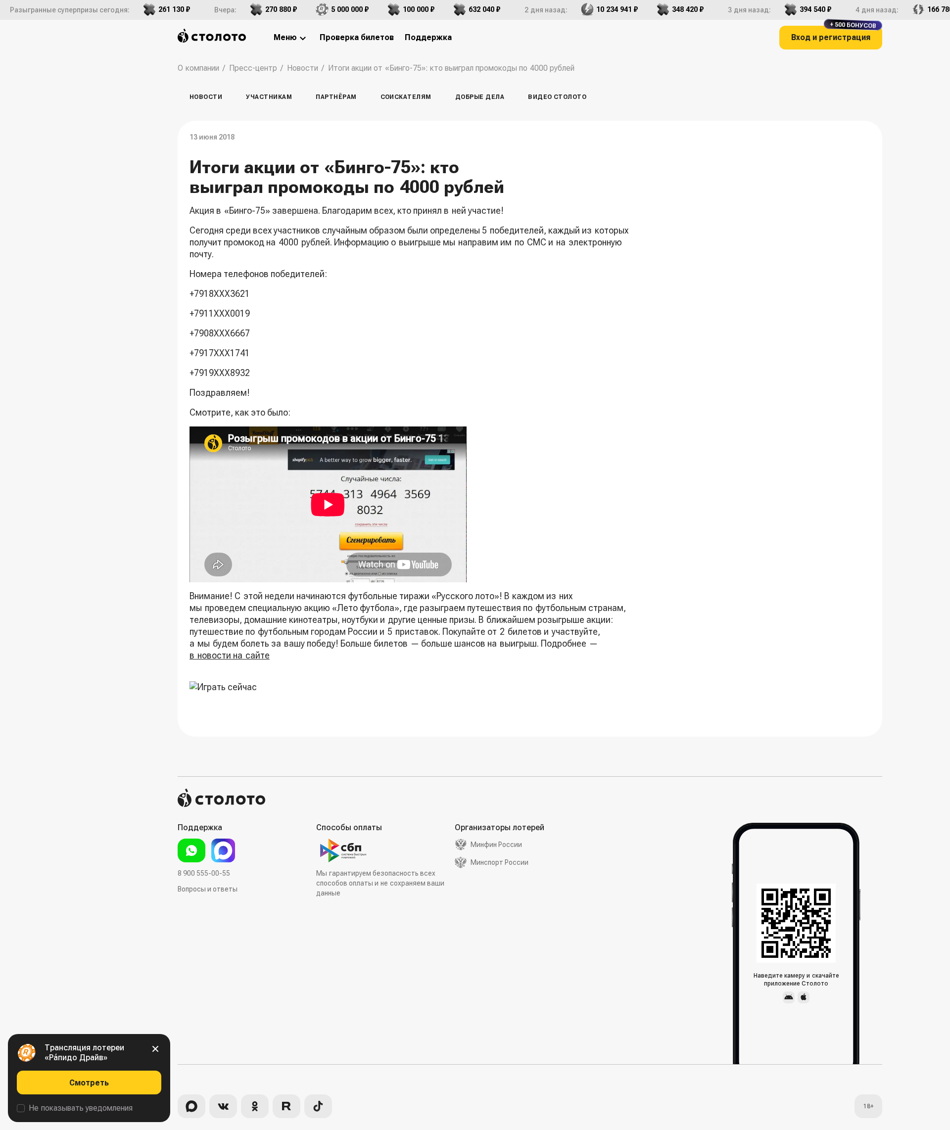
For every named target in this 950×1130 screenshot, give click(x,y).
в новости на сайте (230, 655)
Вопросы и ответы (208, 889)
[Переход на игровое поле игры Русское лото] (410, 687)
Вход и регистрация (833, 34)
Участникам (269, 97)
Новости (206, 97)
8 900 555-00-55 (204, 873)
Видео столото (557, 97)
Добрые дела (479, 97)
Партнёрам (336, 97)
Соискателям (405, 97)
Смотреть (89, 1082)
